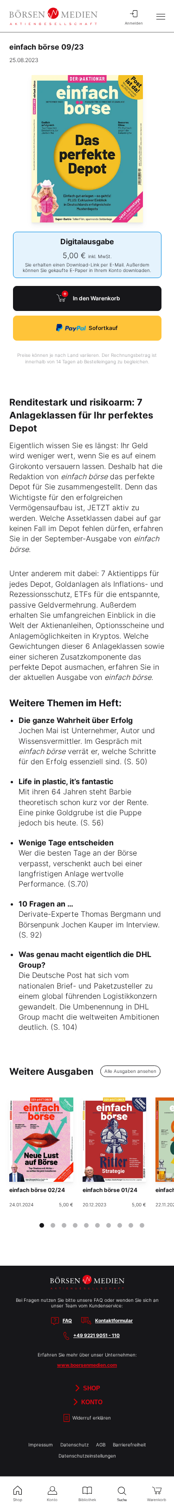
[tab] (41, 1225)
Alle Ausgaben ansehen (130, 1071)
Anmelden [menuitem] (134, 23)
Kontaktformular (114, 1320)
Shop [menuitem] (17, 1499)
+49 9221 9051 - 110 (96, 1335)
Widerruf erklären (91, 1418)
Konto (91, 1402)
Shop (90, 1388)
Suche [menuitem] (122, 1500)
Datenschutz (74, 1444)
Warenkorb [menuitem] (156, 1499)
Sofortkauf (103, 327)
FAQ (67, 1320)
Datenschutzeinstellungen (87, 1455)
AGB (100, 1444)
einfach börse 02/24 (37, 1189)
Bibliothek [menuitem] (87, 1499)
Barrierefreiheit (129, 1444)
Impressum (40, 1444)
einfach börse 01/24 (110, 1189)
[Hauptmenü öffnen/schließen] (160, 16)
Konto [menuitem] (52, 1499)
